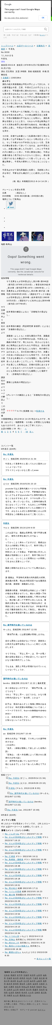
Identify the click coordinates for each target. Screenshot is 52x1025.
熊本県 (24, 993)
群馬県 (22, 978)
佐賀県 (11, 993)
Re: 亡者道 (10, 856)
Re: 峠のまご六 (12, 943)
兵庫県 (11, 987)
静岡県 (16, 984)
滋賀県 (35, 984)
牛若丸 (11, 788)
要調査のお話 (25, 995)
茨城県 (9, 978)
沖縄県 (9, 995)
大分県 (31, 993)
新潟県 (13, 981)
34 (27, 432)
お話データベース (25, 46)
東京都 (42, 978)
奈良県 (18, 987)
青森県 (13, 975)
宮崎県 (37, 993)
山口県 (16, 990)
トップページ (7, 46)
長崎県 (18, 993)
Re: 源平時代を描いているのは (24, 793)
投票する (40, 411)
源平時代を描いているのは (20, 802)
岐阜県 (9, 984)
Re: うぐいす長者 (13, 891)
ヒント (42, 35)
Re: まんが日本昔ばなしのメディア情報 (23, 837)
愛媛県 (35, 990)
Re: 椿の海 (10, 895)
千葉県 (35, 978)
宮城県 (26, 975)
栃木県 (16, 978)
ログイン (42, 1010)
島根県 (39, 987)
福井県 (33, 981)
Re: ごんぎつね (12, 834)
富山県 (20, 981)
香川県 (29, 990)
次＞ (31, 432)
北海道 (7, 975)
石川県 (26, 981)
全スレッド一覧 (44, 959)
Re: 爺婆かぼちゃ (13, 952)
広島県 (9, 990)
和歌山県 (25, 987)
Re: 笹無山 (10, 939)
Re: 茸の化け (11, 888)
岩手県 (20, 975)
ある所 (16, 995)
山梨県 (39, 981)
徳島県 (22, 990)
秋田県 (33, 975)
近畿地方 (41, 46)
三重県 (29, 984)
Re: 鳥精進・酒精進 (14, 859)
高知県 (42, 990)
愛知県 (22, 984)
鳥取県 (33, 987)
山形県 (39, 975)
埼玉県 (29, 978)
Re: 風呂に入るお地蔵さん (17, 946)
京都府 (6, 78)
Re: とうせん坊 (12, 936)
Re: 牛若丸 (13, 778)
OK (43, 18)
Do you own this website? (16, 18)
